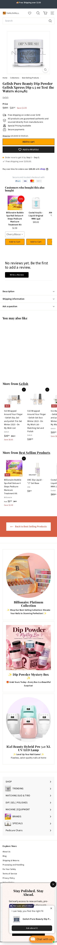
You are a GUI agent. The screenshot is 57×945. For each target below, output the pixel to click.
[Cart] (45, 13)
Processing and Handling (13, 864)
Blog (5, 856)
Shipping (6, 136)
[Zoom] (45, 69)
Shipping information (13, 299)
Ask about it (32, 928)
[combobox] (28, 21)
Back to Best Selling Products (30, 526)
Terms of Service (10, 873)
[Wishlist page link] (31, 13)
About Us (6, 851)
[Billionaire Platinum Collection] (28, 575)
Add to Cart (14, 241)
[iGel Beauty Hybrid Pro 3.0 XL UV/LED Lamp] (28, 719)
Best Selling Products (30, 78)
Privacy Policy (9, 878)
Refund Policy (8, 882)
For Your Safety (9, 869)
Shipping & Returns (11, 860)
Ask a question (10, 306)
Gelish (6, 97)
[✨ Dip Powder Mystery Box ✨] (28, 647)
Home (5, 78)
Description (8, 291)
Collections (14, 78)
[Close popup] (52, 908)
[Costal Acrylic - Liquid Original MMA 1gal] (36, 203)
